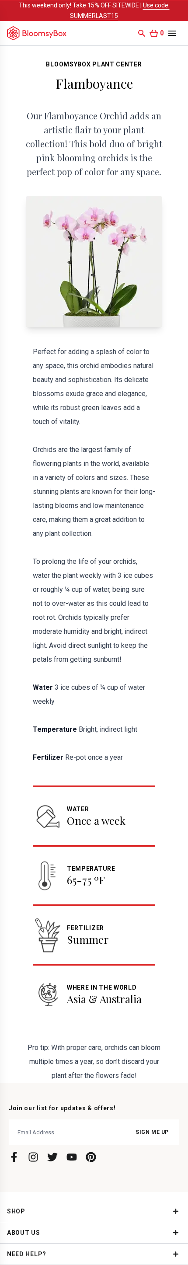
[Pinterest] (91, 1157)
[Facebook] (14, 1157)
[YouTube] (71, 1157)
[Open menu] (172, 33)
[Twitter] (52, 1157)
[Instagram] (33, 1157)
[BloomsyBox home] (36, 33)
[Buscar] (141, 33)
